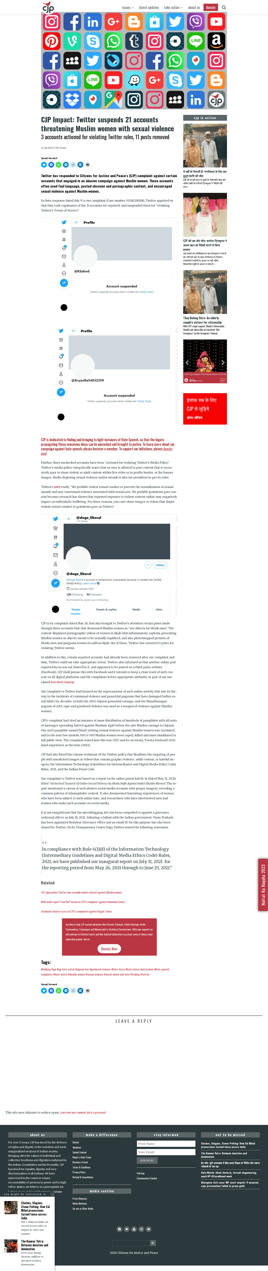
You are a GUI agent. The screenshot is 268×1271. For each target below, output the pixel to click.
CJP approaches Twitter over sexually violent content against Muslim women (81, 892)
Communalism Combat (147, 1178)
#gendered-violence (100, 969)
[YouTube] (134, 1229)
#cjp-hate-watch (66, 969)
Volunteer (77, 1147)
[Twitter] (127, 1229)
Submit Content (80, 1152)
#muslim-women (76, 974)
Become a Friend (80, 1162)
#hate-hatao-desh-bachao (140, 969)
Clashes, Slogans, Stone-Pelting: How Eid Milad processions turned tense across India (228, 1145)
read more (57, 1191)
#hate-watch (60, 974)
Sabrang (140, 1173)
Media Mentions (80, 1203)
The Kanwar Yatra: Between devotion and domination (224, 1155)
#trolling (135, 974)
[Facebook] (119, 1229)
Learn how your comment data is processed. (83, 1112)
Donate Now (109, 948)
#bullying (46, 969)
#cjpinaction (82, 969)
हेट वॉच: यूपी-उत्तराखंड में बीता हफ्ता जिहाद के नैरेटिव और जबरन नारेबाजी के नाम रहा (230, 1164)
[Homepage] (149, 1229)
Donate (76, 1142)
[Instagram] (141, 1229)
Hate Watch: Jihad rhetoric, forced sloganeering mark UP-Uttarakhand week (228, 1174)
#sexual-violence (94, 974)
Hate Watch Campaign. (63, 682)
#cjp (53, 969)
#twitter (145, 974)
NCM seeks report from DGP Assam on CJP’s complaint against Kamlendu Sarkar (83, 902)
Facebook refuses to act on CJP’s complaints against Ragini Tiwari (76, 911)
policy (57, 487)
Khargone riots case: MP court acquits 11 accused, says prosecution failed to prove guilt (230, 1184)
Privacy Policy (79, 1172)
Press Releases (80, 1198)
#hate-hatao (118, 969)
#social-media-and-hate (117, 974)
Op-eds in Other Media (83, 1208)
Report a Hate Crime (82, 1157)
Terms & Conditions (82, 1167)
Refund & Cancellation (83, 1177)
